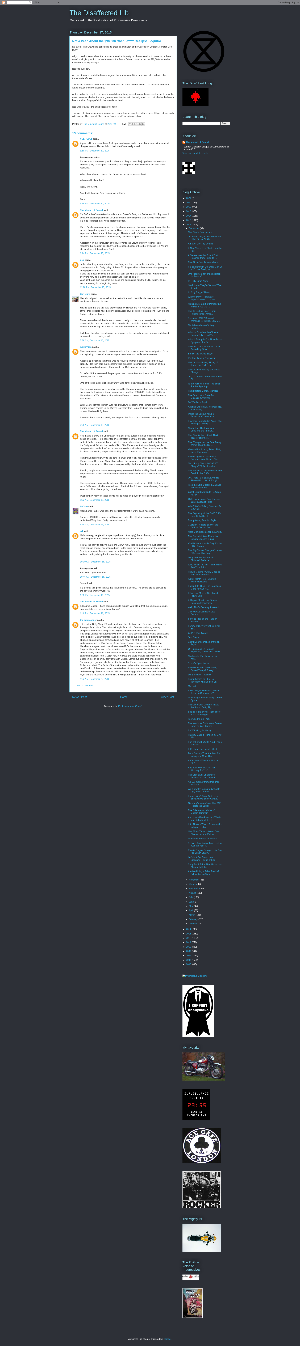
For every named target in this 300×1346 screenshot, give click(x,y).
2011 (189, 942)
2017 (189, 215)
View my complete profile (195, 153)
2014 (189, 929)
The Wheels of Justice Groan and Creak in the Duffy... (205, 472)
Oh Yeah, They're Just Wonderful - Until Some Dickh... (204, 238)
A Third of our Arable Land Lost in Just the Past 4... (205, 844)
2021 (189, 198)
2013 (189, 933)
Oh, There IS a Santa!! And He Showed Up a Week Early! (203, 479)
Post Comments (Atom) (130, 706)
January (193, 923)
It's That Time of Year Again (202, 358)
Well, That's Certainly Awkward (203, 607)
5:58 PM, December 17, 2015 (95, 203)
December (194, 228)
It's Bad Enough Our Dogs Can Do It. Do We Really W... (205, 268)
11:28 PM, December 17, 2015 (95, 287)
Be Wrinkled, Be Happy (199, 730)
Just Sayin (193, 637)
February (193, 919)
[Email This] (130, 124)
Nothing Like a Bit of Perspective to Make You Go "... (204, 305)
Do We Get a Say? (197, 402)
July (191, 897)
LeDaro (84, 506)
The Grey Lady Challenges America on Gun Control (201, 776)
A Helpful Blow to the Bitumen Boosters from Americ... (203, 601)
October (193, 884)
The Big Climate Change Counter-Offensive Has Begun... (205, 552)
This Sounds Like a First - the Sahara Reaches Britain (203, 537)
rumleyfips (85, 347)
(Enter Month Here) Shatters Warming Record (202, 580)
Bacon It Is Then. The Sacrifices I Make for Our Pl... (205, 587)
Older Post (167, 697)
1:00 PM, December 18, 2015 (95, 595)
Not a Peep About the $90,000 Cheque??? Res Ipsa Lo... (203, 465)
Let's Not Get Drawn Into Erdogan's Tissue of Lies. (202, 858)
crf (81, 531)
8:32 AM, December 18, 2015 (94, 500)
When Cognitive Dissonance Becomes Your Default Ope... (204, 458)
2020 (189, 202)
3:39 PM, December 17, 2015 (95, 150)
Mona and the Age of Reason (202, 838)
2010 (189, 947)
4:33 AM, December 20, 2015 (94, 679)
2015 (189, 224)
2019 (189, 207)
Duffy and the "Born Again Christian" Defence (201, 559)
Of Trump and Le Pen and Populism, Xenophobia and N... (205, 650)
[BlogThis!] (133, 124)
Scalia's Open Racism (199, 663)
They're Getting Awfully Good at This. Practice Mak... (204, 573)
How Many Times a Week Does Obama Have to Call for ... (204, 833)
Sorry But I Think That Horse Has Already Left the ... (205, 866)
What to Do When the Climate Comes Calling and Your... (203, 333)
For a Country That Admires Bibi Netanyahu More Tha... (204, 754)
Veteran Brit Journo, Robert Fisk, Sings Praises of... (204, 451)
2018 (189, 211)
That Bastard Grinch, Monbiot (203, 391)
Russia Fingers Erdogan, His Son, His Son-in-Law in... (205, 851)
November (194, 879)
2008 (189, 955)
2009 (189, 951)
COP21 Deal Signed (198, 633)
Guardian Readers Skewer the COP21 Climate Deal (203, 526)
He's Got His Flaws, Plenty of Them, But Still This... (203, 364)
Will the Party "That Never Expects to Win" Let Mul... (202, 298)
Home (124, 697)
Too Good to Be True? (199, 719)
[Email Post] (123, 124)
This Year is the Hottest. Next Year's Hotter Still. (203, 436)
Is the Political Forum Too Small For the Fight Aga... (204, 385)
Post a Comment (85, 685)
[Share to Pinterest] (143, 124)
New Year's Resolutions (200, 232)
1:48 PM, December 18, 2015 (95, 613)
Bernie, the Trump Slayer (200, 353)
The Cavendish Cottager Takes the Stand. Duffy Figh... (203, 706)
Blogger (167, 1339)
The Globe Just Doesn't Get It (203, 262)
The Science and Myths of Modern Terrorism (201, 811)
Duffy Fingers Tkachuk (199, 674)
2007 (189, 960)
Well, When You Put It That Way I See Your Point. (205, 566)
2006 (189, 964)
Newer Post (79, 697)
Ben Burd (85, 294)
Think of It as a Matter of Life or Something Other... (204, 348)
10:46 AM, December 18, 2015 (95, 576)
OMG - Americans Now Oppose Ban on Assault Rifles (204, 500)
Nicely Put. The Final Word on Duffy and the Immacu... (203, 429)
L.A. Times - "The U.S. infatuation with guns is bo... (205, 825)
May (191, 906)
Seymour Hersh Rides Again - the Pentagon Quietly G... (205, 422)
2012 (189, 938)
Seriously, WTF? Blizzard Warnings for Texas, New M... (204, 319)
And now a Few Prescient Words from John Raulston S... (204, 819)
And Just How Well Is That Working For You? (201, 769)
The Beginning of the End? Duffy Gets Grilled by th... (204, 514)
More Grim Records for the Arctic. (205, 532)
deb (82, 260)
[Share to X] (136, 124)
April (191, 910)
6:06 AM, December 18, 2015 (94, 425)
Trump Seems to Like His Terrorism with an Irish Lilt (202, 680)
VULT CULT (86, 139)
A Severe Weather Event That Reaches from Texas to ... (203, 256)
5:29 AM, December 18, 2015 (94, 340)
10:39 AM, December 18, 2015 (95, 561)
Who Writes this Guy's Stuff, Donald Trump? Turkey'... (202, 669)
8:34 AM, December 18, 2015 (94, 524)
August (193, 893)
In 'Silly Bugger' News (199, 292)
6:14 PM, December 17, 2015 (95, 253)
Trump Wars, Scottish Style (202, 520)
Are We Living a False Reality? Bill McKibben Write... (203, 872)
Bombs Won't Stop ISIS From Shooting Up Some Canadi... (203, 797)
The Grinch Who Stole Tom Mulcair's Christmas (201, 396)
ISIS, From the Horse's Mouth (203, 749)
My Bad (192, 686)
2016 (189, 220)
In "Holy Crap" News (198, 281)
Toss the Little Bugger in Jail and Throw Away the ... (204, 486)
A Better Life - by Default (200, 243)
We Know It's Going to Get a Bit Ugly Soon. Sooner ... (204, 790)
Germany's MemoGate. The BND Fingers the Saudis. (204, 804)
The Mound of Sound (91, 210)
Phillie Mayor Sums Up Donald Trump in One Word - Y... (203, 692)
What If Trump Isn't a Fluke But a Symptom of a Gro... (205, 341)
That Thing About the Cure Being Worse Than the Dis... (204, 443)
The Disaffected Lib (99, 13)
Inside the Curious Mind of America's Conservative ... (202, 415)
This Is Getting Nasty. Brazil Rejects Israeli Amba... (202, 312)
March (192, 915)
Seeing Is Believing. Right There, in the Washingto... (204, 713)
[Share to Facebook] (140, 124)
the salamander (88, 620)
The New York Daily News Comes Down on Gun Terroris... (205, 724)
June (191, 901)
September (195, 888)
